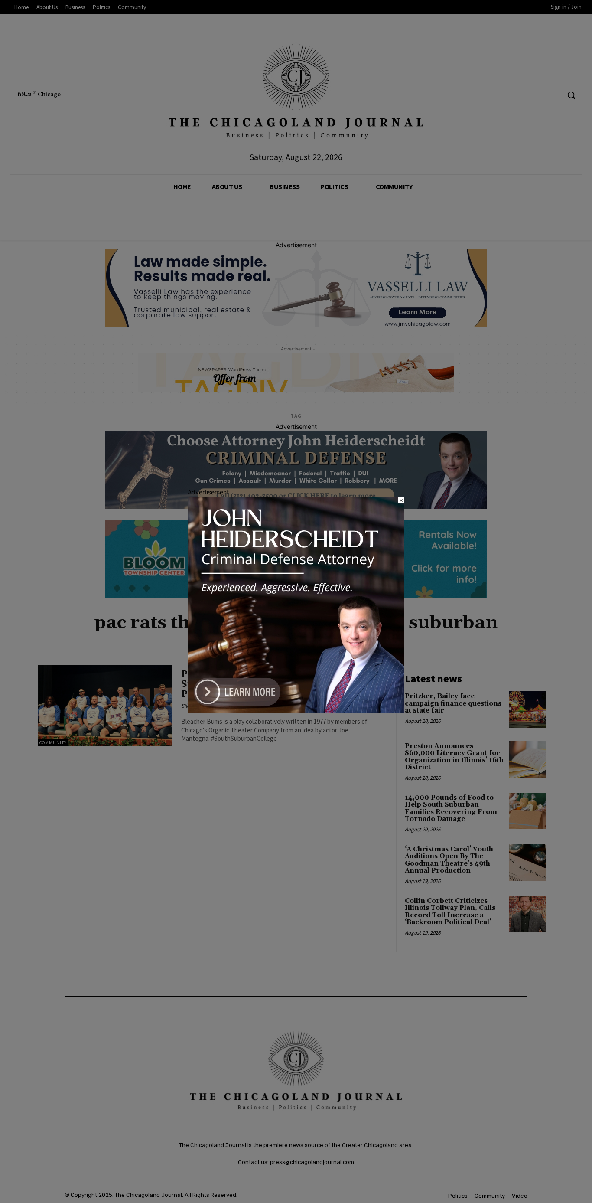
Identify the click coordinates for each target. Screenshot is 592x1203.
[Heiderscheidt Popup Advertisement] (296, 711)
